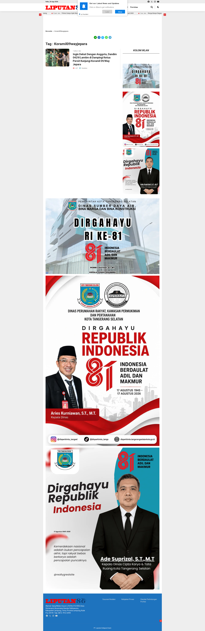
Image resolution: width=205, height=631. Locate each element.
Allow (120, 11)
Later (107, 11)
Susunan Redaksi (108, 599)
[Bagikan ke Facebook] (99, 37)
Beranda (49, 31)
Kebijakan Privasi (127, 599)
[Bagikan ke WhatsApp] (106, 37)
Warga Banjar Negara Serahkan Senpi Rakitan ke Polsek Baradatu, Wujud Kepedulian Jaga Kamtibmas (151, 13)
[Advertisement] (53, 18)
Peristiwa (134, 7)
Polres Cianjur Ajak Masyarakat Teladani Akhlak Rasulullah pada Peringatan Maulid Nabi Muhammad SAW (67, 13)
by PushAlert (84, 14)
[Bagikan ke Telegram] (110, 37)
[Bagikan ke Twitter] (103, 37)
